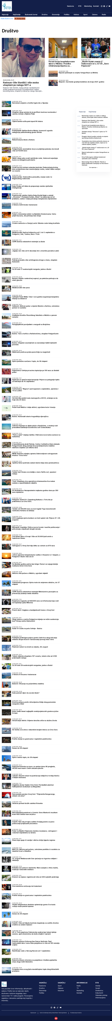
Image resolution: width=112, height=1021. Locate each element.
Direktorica (99, 990)
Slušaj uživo (20, 18)
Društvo (45, 14)
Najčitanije (16, 14)
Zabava (94, 14)
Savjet (97, 988)
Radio (104, 14)
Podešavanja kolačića (76, 1012)
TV (78, 988)
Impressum (33, 1012)
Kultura (76, 14)
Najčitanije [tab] (92, 112)
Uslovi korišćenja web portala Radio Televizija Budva (53, 1012)
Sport (85, 14)
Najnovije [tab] (82, 112)
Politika (66, 14)
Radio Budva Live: (7, 18)
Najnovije (5, 14)
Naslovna (70, 6)
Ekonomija (55, 14)
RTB (79, 6)
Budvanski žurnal (31, 14)
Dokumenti (99, 993)
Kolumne (61, 990)
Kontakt (96, 6)
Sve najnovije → (93, 167)
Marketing (88, 6)
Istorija (97, 986)
